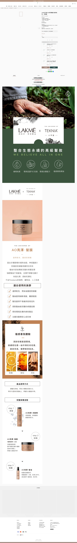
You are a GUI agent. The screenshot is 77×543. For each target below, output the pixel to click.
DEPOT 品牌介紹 (19, 525)
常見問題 (29, 523)
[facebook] (50, 71)
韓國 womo (36, 6)
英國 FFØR (15, 6)
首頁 (6, 6)
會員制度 (69, 6)
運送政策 (29, 524)
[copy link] (53, 71)
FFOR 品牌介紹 (19, 524)
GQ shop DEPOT (41, 523)
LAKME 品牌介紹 (19, 523)
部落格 (57, 6)
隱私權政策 (18, 527)
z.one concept (30, 6)
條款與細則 (18, 528)
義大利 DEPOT (25, 6)
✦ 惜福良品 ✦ (45, 6)
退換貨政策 (29, 525)
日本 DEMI (19, 6)
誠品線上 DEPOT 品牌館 (42, 526)
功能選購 (49, 6)
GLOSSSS (40, 6)
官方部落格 (18, 526)
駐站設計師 (53, 6)
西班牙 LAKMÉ (10, 6)
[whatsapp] (51, 71)
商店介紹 (18, 522)
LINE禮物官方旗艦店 (41, 522)
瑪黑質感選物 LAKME (41, 525)
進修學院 (66, 6)
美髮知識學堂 (61, 6)
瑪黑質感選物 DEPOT (42, 524)
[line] (48, 71)
